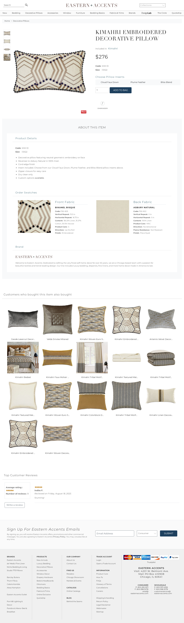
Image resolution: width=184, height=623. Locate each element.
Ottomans (41, 584)
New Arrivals (42, 560)
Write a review (14, 505)
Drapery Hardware (45, 577)
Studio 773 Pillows (15, 570)
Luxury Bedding (43, 563)
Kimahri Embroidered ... (126, 339)
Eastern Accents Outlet (17, 594)
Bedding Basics (97, 13)
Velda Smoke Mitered (57, 339)
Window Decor (43, 574)
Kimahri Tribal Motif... (92, 377)
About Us (71, 560)
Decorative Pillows (33, 13)
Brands (132, 13)
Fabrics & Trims (117, 13)
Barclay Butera (13, 577)
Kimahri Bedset (23, 377)
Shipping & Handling (105, 598)
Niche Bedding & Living (17, 567)
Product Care (102, 574)
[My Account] (177, 5)
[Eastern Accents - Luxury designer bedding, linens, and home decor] (92, 5)
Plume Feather (138, 82)
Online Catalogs (73, 591)
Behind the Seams (74, 601)
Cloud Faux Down (110, 82)
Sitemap (99, 612)
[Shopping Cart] (180, 5)
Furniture (80, 13)
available (39, 178)
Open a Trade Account (106, 563)
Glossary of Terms (104, 584)
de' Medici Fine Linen (16, 563)
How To (99, 577)
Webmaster (101, 608)
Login (98, 560)
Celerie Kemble (13, 584)
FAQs (98, 581)
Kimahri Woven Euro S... (92, 339)
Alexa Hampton (13, 588)
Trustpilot (151, 562)
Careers (99, 591)
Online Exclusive (44, 594)
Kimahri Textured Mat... (126, 377)
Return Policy (102, 601)
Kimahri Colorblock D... (92, 415)
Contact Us (71, 563)
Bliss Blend (166, 82)
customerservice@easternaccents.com (163, 592)
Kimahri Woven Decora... (57, 453)
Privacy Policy (59, 537)
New (5, 13)
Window (67, 13)
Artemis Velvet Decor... (161, 339)
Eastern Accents (14, 560)
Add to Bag (120, 90)
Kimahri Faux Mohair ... (57, 377)
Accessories (52, 13)
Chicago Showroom (75, 577)
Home (7, 21)
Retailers (70, 574)
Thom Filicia (12, 581)
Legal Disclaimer (103, 605)
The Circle (162, 13)
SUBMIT (168, 533)
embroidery (103, 108)
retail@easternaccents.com (139, 592)
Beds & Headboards (45, 581)
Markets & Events (74, 581)
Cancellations (102, 588)
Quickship (176, 13)
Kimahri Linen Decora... (161, 415)
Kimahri (113, 48)
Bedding (16, 13)
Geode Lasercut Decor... (23, 339)
